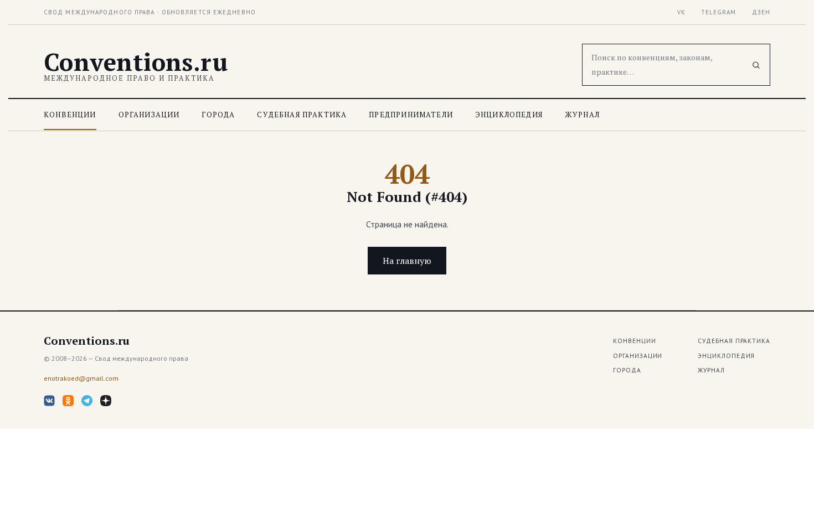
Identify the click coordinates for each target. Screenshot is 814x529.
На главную (407, 261)
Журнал (582, 115)
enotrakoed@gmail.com (81, 378)
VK (681, 12)
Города (218, 115)
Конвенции (70, 115)
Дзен (761, 12)
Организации (149, 115)
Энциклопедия (509, 115)
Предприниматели (411, 115)
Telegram (718, 12)
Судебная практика (302, 115)
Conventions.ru (136, 62)
